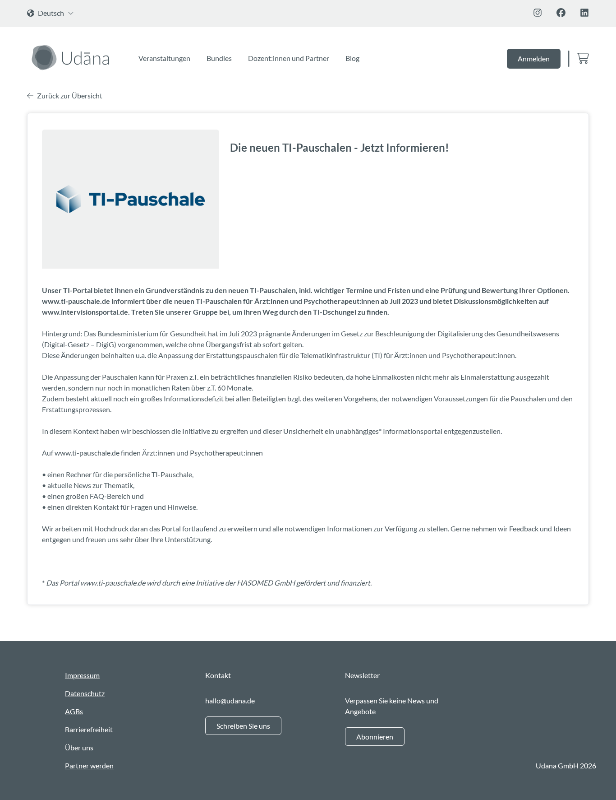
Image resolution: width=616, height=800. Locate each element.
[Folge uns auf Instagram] (537, 12)
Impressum (82, 675)
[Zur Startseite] (72, 57)
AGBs (74, 711)
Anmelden (534, 58)
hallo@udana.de (230, 700)
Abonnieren (374, 736)
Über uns (79, 747)
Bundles (219, 58)
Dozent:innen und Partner (288, 58)
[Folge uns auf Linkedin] (584, 12)
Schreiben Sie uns (243, 725)
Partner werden (89, 765)
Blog (352, 58)
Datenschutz (85, 693)
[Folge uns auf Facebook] (560, 12)
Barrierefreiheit (89, 729)
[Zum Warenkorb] (583, 59)
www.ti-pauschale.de (87, 452)
